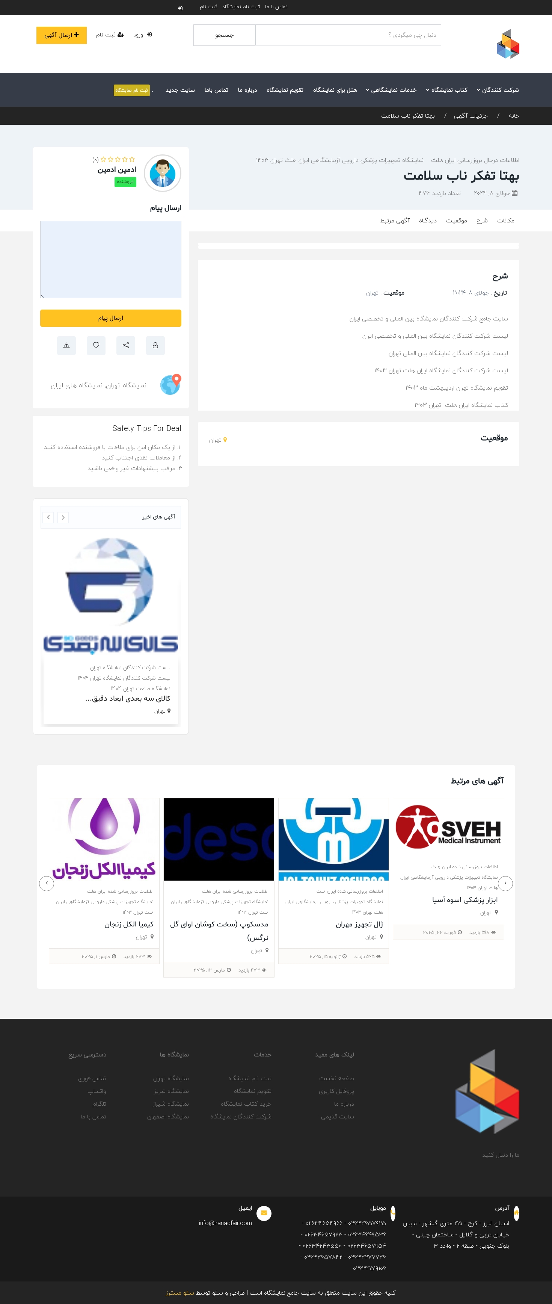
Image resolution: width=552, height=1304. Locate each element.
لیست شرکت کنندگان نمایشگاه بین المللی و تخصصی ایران (435, 336)
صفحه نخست (336, 1078)
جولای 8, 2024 (493, 193)
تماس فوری (92, 1078)
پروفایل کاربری (336, 1091)
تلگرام (99, 1104)
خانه (513, 115)
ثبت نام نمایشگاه (241, 6)
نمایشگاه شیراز (170, 1104)
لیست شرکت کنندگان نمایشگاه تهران (130, 648)
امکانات (506, 220)
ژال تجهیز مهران (474, 924)
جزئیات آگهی (471, 115)
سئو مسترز (180, 1292)
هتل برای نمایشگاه (335, 90)
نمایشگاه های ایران (77, 385)
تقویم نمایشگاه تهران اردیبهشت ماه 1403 (457, 387)
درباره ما (247, 90)
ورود (139, 34)
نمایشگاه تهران (126, 385)
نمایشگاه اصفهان (168, 1116)
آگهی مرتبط (395, 220)
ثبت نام (208, 6)
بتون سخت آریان (144, 679)
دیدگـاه (428, 220)
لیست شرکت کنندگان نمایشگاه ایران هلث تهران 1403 (441, 370)
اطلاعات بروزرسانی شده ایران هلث (464, 891)
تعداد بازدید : (440, 193)
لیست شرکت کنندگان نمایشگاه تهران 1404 (124, 658)
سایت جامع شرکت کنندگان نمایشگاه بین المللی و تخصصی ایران (429, 318)
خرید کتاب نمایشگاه (246, 1104)
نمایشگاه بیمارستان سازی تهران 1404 (130, 669)
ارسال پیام (110, 318)
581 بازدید (135, 956)
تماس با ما (276, 6)
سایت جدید (180, 90)
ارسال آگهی (58, 35)
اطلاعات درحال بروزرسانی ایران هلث (475, 160)
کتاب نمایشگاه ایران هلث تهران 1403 (461, 405)
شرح (482, 220)
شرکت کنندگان (499, 90)
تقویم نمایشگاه (285, 90)
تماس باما (216, 90)
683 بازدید (248, 956)
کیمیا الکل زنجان (243, 924)
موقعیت (456, 220)
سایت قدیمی (337, 1116)
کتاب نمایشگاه (449, 90)
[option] (111, 620)
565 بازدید (479, 956)
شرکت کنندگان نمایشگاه (240, 1116)
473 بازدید (363, 970)
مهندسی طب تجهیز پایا (119, 924)
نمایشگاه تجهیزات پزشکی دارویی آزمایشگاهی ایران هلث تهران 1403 (340, 160)
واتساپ (96, 1091)
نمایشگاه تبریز (171, 1091)
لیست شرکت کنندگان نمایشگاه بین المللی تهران (447, 353)
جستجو (224, 35)
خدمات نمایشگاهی (393, 90)
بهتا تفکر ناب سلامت (408, 115)
